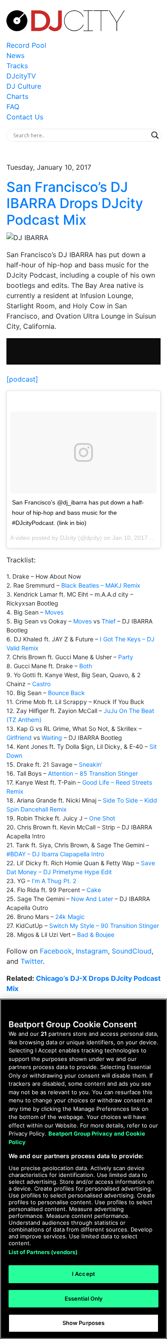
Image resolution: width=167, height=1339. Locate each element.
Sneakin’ (90, 764)
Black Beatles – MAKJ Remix (100, 585)
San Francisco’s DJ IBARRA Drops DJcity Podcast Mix (74, 203)
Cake (93, 889)
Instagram (92, 951)
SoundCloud (132, 951)
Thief (108, 621)
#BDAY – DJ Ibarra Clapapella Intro (55, 854)
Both (85, 666)
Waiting (52, 737)
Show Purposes (84, 1322)
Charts (17, 96)
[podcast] (22, 379)
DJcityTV (21, 76)
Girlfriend (19, 737)
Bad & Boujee (95, 934)
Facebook (56, 951)
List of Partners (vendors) (43, 1252)
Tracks (17, 65)
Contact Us (24, 117)
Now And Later (92, 898)
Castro (41, 683)
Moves (54, 612)
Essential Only (84, 1298)
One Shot (102, 818)
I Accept (83, 1273)
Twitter (32, 961)
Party (125, 657)
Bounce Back (66, 692)
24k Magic (70, 916)
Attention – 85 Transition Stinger (93, 773)
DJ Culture (23, 86)
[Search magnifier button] (155, 135)
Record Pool (26, 45)
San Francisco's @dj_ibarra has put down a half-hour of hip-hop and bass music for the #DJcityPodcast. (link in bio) (78, 512)
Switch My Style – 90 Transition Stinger (104, 925)
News (15, 55)
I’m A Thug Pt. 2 (54, 880)
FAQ (12, 106)
